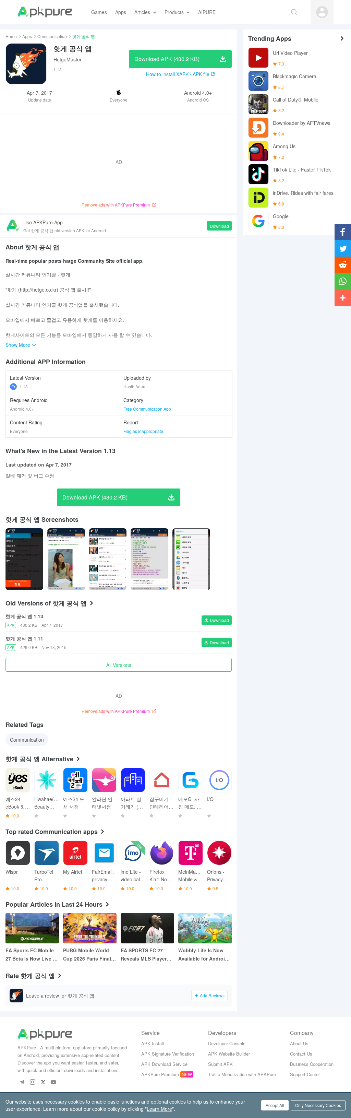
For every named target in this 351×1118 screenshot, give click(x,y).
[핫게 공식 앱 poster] (24, 559)
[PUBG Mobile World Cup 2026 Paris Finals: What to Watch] (90, 928)
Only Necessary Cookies (318, 1105)
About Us (299, 1043)
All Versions (118, 664)
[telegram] (21, 1082)
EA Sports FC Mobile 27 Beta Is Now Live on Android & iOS (32, 955)
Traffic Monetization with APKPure (242, 1074)
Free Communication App (147, 409)
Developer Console (226, 1043)
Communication (52, 36)
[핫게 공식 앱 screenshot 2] (108, 559)
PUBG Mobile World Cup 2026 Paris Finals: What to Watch (89, 955)
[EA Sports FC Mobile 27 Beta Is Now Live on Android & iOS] (32, 928)
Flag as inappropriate (143, 431)
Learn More (159, 1108)
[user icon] (322, 12)
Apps (27, 36)
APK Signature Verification (167, 1053)
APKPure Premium (160, 1074)
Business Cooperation (312, 1064)
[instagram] (32, 1082)
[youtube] (53, 1082)
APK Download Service (164, 1064)
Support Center (305, 1074)
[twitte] (43, 1082)
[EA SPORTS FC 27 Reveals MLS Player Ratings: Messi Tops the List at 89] (147, 928)
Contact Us (301, 1053)
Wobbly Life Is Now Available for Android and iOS (203, 955)
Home (11, 36)
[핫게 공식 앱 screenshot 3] (149, 559)
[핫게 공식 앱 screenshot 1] (66, 559)
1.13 (24, 386)
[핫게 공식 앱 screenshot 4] (191, 559)
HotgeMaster (67, 59)
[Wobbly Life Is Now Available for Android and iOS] (205, 928)
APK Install (152, 1043)
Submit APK (220, 1064)
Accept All (275, 1105)
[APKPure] (44, 12)
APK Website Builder (229, 1053)
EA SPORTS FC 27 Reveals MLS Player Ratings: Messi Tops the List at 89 (145, 955)
